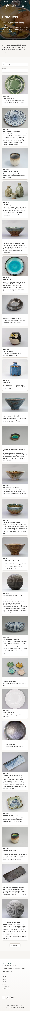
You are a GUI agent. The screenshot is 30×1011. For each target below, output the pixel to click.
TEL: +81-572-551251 (7, 971)
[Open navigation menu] (23, 6)
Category (4, 68)
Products (4, 979)
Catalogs (4, 981)
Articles (4, 984)
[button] (15, 90)
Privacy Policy (9, 1007)
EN (12, 1)
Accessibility (21, 1007)
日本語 (15, 1)
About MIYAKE (5, 986)
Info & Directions (6, 989)
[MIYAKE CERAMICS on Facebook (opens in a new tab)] (3, 997)
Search (4, 62)
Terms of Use (15, 1007)
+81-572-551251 (23, 1)
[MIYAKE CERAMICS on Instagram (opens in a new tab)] (7, 997)
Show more (14, 945)
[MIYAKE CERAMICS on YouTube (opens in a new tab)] (12, 997)
